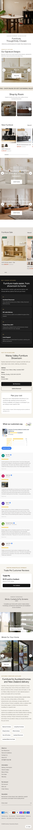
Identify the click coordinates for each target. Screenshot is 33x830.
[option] (16, 23)
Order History (5, 789)
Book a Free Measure (16, 629)
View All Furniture (6, 735)
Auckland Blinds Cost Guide (8, 739)
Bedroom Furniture (6, 726)
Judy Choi (8, 543)
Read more (4, 468)
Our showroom (12, 816)
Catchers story (5, 816)
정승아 (7, 502)
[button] (30, 140)
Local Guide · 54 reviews (11, 524)
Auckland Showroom (18, 735)
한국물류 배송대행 (6, 759)
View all (29, 125)
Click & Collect (5, 769)
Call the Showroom (16, 388)
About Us (4, 818)
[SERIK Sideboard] (9, 135)
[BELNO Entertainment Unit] (24, 135)
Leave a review (6, 448)
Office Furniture (16, 731)
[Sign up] (30, 803)
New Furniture (7, 125)
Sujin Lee (8, 475)
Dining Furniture (6, 731)
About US (4, 757)
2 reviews (8, 476)
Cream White (3, 145)
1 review (7, 504)
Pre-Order (4, 774)
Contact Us (5, 755)
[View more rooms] (29, 109)
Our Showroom (5, 750)
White (28, 263)
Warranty (4, 776)
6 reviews (8, 456)
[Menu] (2, 2)
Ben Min (8, 454)
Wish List (4, 786)
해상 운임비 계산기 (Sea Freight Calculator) (16, 818)
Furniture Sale (7, 232)
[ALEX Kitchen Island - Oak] (14, 248)
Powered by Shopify (13, 824)
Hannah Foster (9, 523)
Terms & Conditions (7, 753)
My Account (5, 784)
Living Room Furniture (19, 726)
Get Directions (16, 384)
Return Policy (5, 772)
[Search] (27, 3)
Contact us (28, 816)
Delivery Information (7, 767)
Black (6, 145)
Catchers (7, 824)
